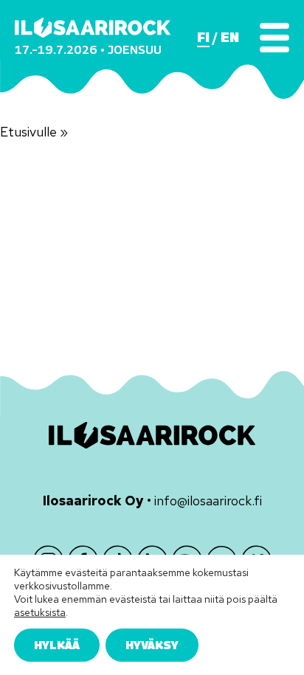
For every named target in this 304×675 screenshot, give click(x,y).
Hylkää (57, 644)
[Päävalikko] (274, 37)
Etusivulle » (34, 131)
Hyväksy (152, 644)
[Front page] (92, 28)
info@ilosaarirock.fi (208, 500)
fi (203, 37)
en (230, 37)
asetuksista (40, 612)
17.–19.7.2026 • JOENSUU (88, 50)
